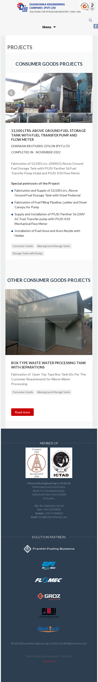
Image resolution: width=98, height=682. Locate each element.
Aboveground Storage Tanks (53, 245)
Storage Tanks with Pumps (28, 253)
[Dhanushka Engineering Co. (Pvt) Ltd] (49, 7)
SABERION (49, 661)
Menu (46, 27)
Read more (22, 412)
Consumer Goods (23, 245)
